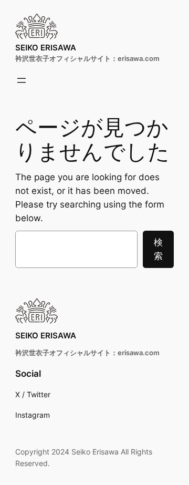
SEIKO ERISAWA (45, 48)
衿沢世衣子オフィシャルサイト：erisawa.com (87, 59)
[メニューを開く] (21, 80)
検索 (158, 249)
